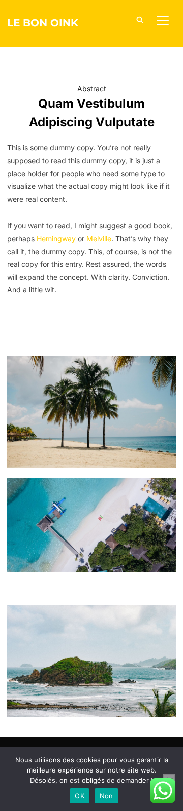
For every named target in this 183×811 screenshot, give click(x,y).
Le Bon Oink (42, 23)
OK (79, 796)
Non (106, 796)
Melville (98, 238)
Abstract (91, 88)
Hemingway (56, 238)
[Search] (140, 19)
